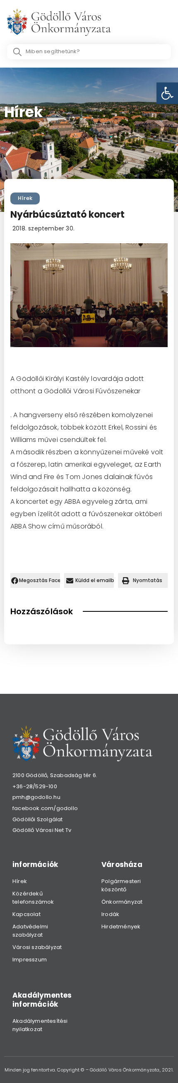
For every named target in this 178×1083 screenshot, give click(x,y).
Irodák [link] (110, 914)
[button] (35, 580)
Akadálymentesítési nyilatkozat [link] (40, 1025)
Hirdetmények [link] (120, 926)
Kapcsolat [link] (26, 914)
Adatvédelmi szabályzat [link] (30, 931)
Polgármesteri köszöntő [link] (121, 885)
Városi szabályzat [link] (37, 947)
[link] (167, 93)
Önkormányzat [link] (121, 902)
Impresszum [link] (29, 959)
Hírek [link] (25, 198)
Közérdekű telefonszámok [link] (33, 898)
